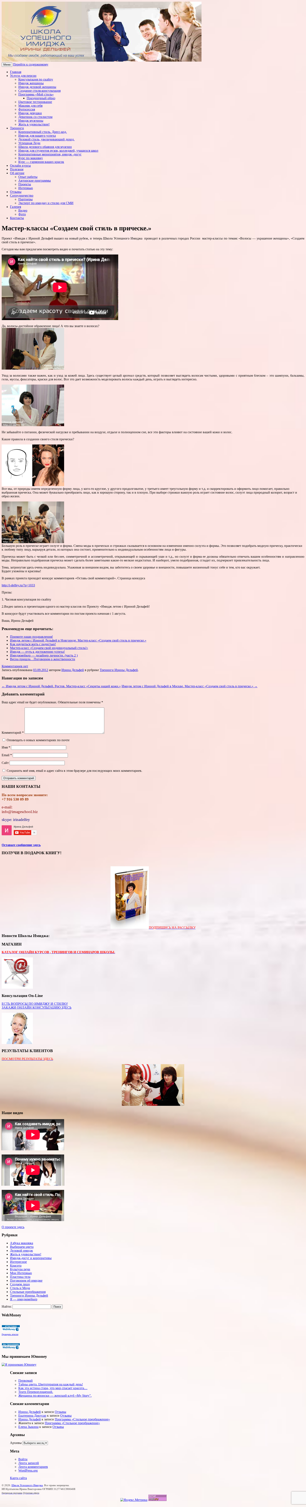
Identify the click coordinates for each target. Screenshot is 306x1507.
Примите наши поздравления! (31, 636)
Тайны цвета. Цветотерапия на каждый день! (50, 1384)
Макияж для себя (30, 105)
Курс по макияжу (30, 158)
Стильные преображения (28, 1291)
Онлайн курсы (20, 165)
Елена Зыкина (28, 1427)
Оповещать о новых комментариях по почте (38, 740)
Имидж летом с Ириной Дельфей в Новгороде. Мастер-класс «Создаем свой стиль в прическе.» (78, 640)
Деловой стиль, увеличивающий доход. (46, 139)
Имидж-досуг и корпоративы (31, 1258)
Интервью (25, 188)
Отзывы (15, 192)
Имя (6, 747)
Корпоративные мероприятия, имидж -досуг (50, 154)
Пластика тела (20, 1277)
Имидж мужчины (30, 120)
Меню (7, 64)
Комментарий (13, 732)
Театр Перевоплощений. (35, 1392)
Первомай (25, 1380)
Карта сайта (18, 1478)
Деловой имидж (21, 1250)
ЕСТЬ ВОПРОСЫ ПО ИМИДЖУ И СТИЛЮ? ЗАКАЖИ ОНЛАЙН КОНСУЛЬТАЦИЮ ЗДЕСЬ (36, 1005)
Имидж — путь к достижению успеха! (37, 651)
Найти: (7, 1306)
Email (7, 755)
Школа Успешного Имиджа (27, 1485)
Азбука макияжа (21, 1243)
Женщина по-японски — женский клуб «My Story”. (55, 1395)
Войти (22, 1459)
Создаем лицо (20, 1284)
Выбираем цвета (22, 1247)
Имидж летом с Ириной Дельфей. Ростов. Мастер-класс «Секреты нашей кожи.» (61, 686)
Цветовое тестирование (35, 102)
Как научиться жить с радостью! (33, 644)
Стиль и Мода (20, 1288)
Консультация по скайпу (35, 79)
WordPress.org (28, 1470)
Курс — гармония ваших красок (41, 162)
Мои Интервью (21, 1273)
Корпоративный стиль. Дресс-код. (42, 132)
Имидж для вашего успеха (37, 135)
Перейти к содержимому (30, 64)
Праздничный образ (41, 98)
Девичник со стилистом (35, 117)
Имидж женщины (31, 83)
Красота (15, 1265)
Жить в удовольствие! (34, 124)
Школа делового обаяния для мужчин (45, 147)
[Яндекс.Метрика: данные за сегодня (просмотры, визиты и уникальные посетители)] (133, 1500)
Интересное (18, 1262)
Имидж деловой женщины (37, 87)
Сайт (5, 763)
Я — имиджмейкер (23, 1299)
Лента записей (28, 1463)
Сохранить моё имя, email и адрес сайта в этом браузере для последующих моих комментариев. (74, 770)
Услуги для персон (23, 75)
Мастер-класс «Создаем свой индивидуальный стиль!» (49, 648)
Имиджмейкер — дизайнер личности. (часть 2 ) (44, 655)
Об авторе (17, 173)
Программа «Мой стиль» (36, 94)
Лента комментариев (33, 1467)
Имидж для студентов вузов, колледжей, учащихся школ (58, 150)
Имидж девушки (30, 113)
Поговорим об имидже (26, 1280)
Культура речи (20, 1269)
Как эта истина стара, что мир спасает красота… (52, 1388)
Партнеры (25, 199)
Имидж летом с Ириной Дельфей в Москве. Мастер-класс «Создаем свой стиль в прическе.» (189, 686)
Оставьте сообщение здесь (21, 845)
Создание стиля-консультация (39, 90)
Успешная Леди (29, 143)
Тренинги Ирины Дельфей (119, 670)
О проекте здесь (13, 1227)
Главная (15, 72)
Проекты (24, 184)
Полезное (17, 169)
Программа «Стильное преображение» (82, 1419)
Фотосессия (26, 109)
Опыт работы (27, 177)
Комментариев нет (15, 666)
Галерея (15, 207)
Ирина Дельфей (72, 670)
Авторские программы (34, 180)
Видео (22, 210)
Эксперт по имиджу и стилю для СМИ (45, 203)
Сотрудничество (21, 195)
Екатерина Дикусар (32, 1415)
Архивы (16, 1443)
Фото (22, 214)
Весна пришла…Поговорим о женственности (42, 659)
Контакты (17, 218)
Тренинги (17, 128)
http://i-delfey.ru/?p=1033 (18, 585)
